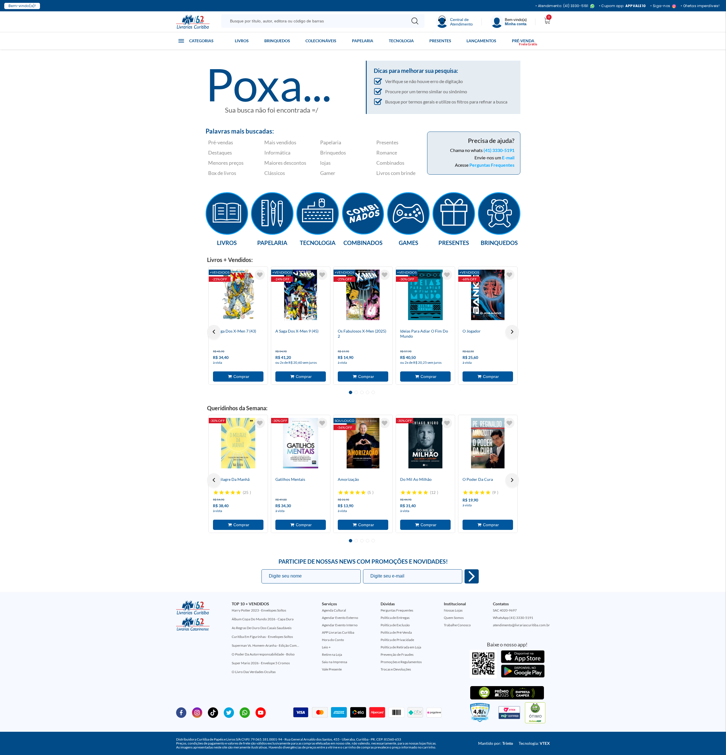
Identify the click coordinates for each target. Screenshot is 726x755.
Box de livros (222, 173)
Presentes (440, 40)
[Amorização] (363, 443)
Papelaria (362, 40)
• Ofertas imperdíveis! (700, 6)
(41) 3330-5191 (499, 150)
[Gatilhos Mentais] (300, 443)
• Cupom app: (622, 6)
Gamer (327, 173)
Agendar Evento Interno (340, 625)
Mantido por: (495, 743)
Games (408, 242)
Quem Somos (454, 618)
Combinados (390, 163)
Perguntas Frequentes (491, 165)
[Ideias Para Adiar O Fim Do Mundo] (425, 295)
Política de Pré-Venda (396, 632)
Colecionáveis (320, 40)
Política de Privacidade (397, 640)
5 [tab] (373, 392)
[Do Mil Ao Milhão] (425, 443)
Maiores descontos (285, 163)
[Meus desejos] (260, 275)
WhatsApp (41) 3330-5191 (513, 618)
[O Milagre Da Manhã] (238, 443)
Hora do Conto (333, 640)
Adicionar (238, 376)
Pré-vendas (220, 142)
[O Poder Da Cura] (488, 443)
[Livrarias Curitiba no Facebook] (181, 712)
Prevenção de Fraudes (397, 654)
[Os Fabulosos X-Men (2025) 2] (363, 295)
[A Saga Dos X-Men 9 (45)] (300, 295)
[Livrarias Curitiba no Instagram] (197, 712)
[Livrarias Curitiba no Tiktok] (213, 712)
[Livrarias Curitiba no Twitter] (229, 712)
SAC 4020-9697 (505, 610)
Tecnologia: (534, 743)
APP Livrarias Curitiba (338, 632)
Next (512, 332)
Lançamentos (481, 40)
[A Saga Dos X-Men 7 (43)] (238, 295)
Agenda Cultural (334, 610)
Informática (277, 152)
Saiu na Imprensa (334, 662)
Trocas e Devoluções (396, 669)
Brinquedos (277, 40)
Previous (214, 332)
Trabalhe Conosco (457, 625)
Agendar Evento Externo (340, 618)
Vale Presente (332, 669)
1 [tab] (350, 392)
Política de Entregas (395, 618)
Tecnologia (401, 40)
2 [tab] (356, 392)
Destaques (220, 152)
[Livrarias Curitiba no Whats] (245, 712)
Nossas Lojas (453, 610)
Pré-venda (523, 40)
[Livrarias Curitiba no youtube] (261, 712)
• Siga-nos (660, 6)
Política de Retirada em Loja (401, 647)
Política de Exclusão (395, 625)
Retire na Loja (332, 654)
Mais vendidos (280, 142)
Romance (386, 152)
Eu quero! (472, 576)
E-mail (508, 157)
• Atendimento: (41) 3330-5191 (561, 6)
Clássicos (274, 173)
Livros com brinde (395, 173)
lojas (325, 163)
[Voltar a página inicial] (193, 21)
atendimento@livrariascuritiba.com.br (521, 625)
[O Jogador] (488, 295)
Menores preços (226, 163)
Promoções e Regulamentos (401, 662)
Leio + (326, 647)
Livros (242, 40)
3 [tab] (362, 392)
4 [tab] (367, 392)
